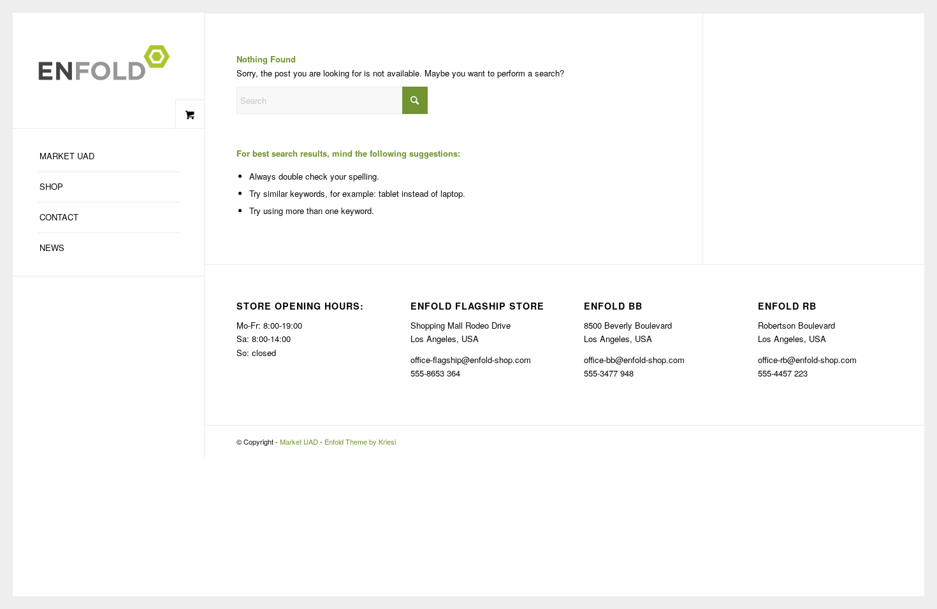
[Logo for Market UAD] (108, 70)
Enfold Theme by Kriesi (360, 441)
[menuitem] (108, 156)
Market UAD (299, 441)
